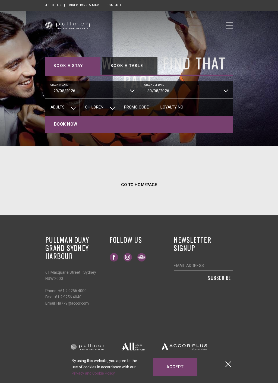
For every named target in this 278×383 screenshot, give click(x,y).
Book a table (126, 65)
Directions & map (84, 5)
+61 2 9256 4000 (72, 291)
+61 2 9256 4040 (67, 297)
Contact (113, 5)
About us (53, 5)
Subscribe (219, 277)
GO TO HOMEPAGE (139, 184)
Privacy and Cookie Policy (94, 373)
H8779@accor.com (72, 303)
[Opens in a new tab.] (88, 346)
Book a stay (68, 65)
